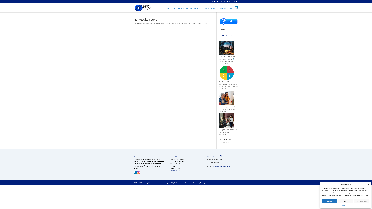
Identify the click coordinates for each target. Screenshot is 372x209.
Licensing (168, 8)
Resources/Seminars (192, 8)
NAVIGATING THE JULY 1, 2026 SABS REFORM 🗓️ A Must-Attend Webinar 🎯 (227, 59)
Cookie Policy (344, 205)
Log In (230, 8)
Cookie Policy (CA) (176, 171)
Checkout (235, 1)
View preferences (361, 201)
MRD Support (227, 1)
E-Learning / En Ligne (209, 8)
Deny (345, 201)
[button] (368, 185)
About (218, 1)
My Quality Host (203, 183)
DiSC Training (178, 8)
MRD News (223, 8)
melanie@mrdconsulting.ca (221, 166)
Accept (329, 201)
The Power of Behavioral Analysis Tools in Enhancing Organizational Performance (228, 84)
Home (213, 1)
